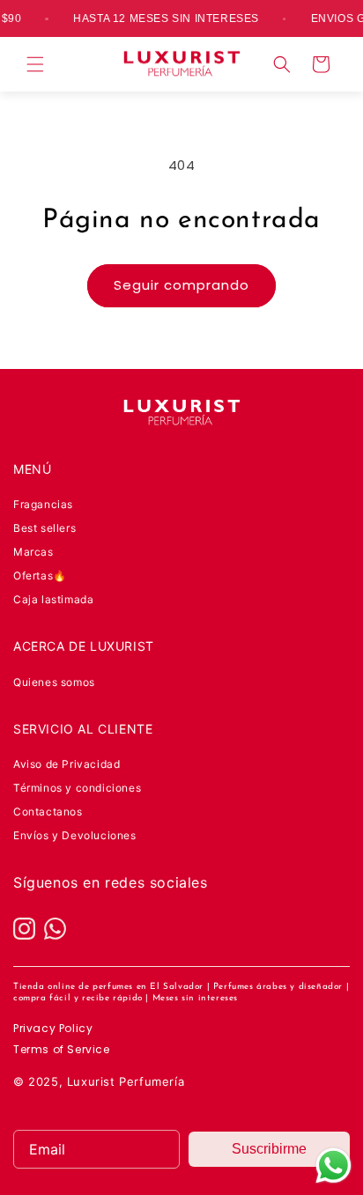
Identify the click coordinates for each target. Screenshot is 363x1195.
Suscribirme (269, 1148)
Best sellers (44, 528)
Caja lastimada (53, 599)
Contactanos (48, 811)
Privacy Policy (53, 1028)
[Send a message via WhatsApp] (333, 1165)
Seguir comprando (181, 285)
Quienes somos (54, 682)
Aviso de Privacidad (66, 764)
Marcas (33, 551)
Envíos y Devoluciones (75, 835)
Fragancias (43, 504)
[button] (35, 64)
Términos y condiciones (77, 787)
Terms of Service (61, 1049)
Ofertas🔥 (40, 575)
